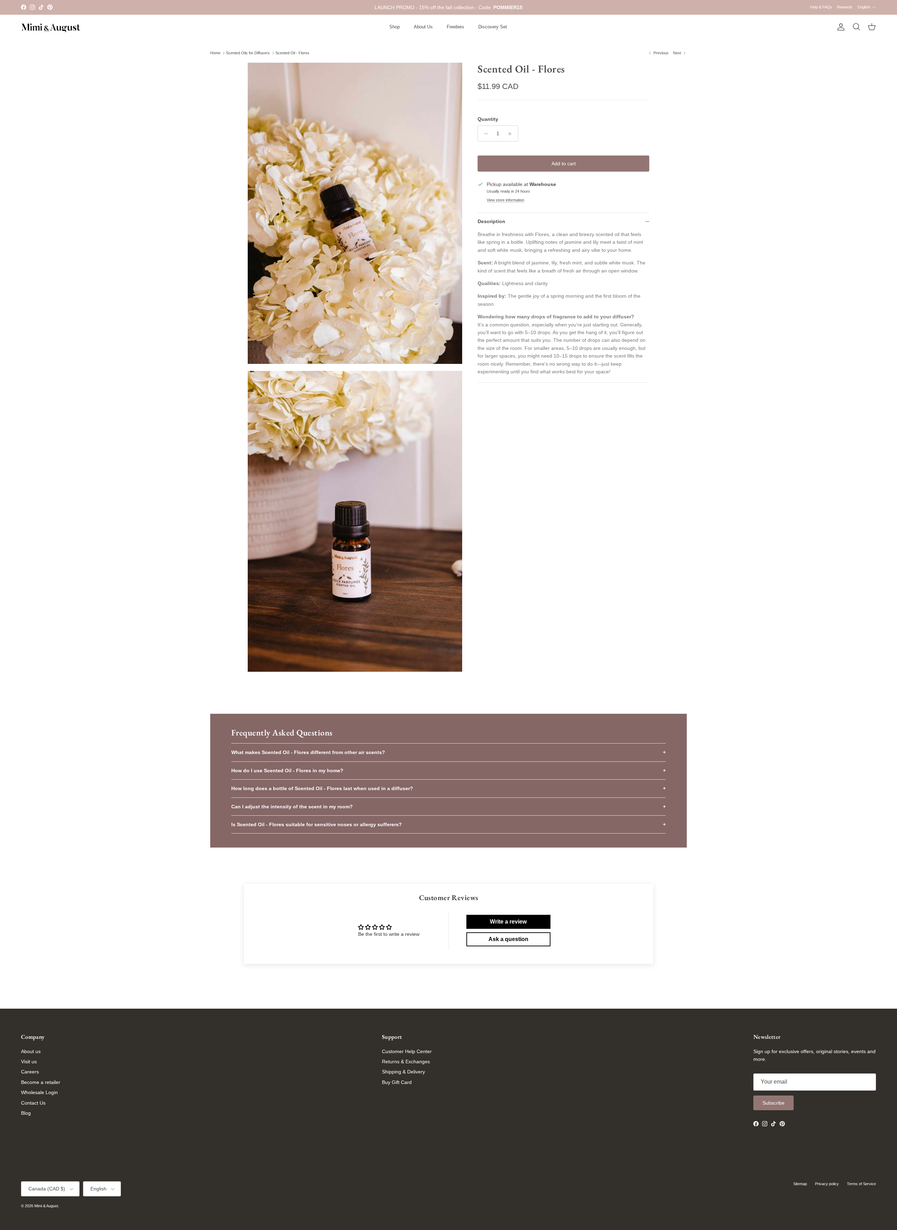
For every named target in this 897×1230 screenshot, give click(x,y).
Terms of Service (861, 1184)
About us (31, 1051)
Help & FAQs (821, 7)
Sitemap (800, 1184)
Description (491, 221)
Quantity (488, 119)
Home (215, 53)
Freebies (455, 26)
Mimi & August (46, 1206)
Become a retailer (40, 1082)
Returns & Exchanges (406, 1061)
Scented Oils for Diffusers (248, 53)
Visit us (29, 1061)
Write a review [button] (508, 922)
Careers (30, 1071)
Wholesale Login (39, 1092)
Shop (394, 26)
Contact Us (33, 1103)
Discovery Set (492, 26)
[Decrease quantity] (484, 133)
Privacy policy (827, 1184)
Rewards (845, 7)
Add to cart (564, 164)
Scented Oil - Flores (292, 53)
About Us (423, 26)
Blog (26, 1113)
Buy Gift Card (397, 1082)
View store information (505, 200)
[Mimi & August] (51, 27)
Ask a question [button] (508, 939)
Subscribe (773, 1103)
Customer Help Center (407, 1051)
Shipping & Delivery (403, 1071)
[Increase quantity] (512, 133)
